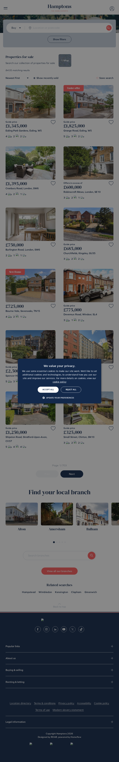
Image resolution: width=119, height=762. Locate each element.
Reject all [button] (71, 389)
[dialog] (59, 381)
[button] (59, 398)
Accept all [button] (48, 389)
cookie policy (59, 381)
